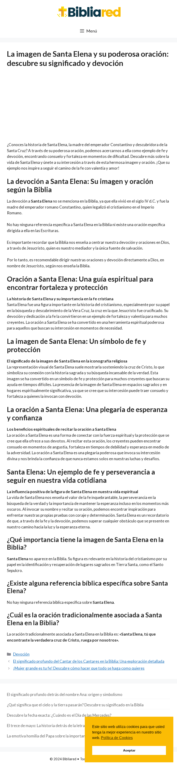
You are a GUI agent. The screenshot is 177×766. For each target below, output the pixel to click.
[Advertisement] (88, 107)
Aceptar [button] (129, 750)
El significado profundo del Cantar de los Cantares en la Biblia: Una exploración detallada (88, 661)
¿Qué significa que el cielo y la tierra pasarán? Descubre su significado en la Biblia (75, 704)
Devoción (21, 654)
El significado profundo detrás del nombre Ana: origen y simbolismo (64, 694)
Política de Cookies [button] (117, 738)
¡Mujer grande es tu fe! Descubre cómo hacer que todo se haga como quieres (79, 668)
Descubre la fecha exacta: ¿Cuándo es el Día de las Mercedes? (59, 715)
